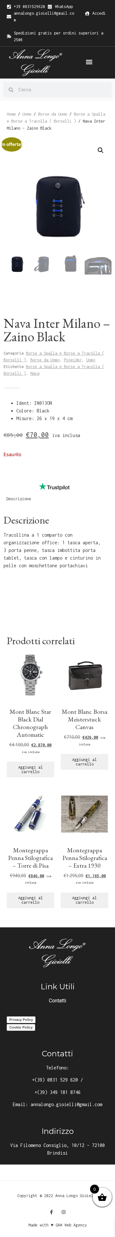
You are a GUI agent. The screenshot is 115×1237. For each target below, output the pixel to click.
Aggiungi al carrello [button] (30, 769)
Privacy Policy (21, 1019)
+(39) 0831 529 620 (55, 1079)
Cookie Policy (21, 1027)
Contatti (57, 1001)
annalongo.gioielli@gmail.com (66, 1104)
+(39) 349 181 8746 (57, 1092)
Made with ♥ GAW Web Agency (57, 1225)
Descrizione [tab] (18, 498)
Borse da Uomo (52, 114)
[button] (89, 62)
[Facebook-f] (51, 1212)
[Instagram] (63, 1212)
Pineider (73, 360)
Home (11, 114)
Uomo (26, 114)
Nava (34, 373)
